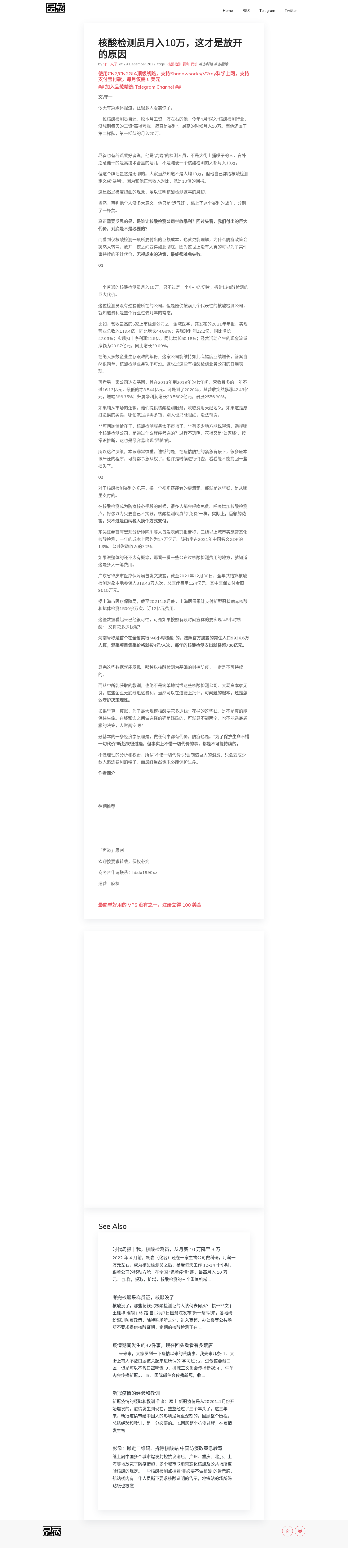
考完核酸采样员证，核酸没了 (143, 1297)
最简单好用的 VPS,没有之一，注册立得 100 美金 (149, 905)
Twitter (291, 10)
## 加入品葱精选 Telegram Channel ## (139, 87)
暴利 (186, 64)
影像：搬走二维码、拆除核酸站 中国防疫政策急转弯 (167, 1448)
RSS (246, 10)
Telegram (267, 10)
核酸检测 (174, 64)
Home (228, 10)
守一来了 (110, 64)
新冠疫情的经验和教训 (136, 1393)
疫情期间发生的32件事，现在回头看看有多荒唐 (162, 1345)
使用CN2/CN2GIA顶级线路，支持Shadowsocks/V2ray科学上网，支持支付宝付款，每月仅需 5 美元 (173, 76)
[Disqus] (174, 1009)
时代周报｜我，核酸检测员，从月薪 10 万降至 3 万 (166, 1249)
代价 (194, 64)
